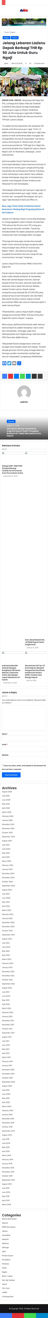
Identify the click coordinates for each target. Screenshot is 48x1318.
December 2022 (8, 971)
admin (6, 63)
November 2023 (8, 927)
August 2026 (7, 792)
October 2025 (7, 833)
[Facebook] (4, 376)
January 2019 (7, 1164)
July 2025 (5, 845)
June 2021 (6, 1045)
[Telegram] (28, 376)
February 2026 (7, 816)
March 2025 (6, 861)
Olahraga (5, 1247)
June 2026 (6, 800)
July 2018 (5, 1188)
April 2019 (6, 1151)
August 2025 (7, 841)
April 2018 (6, 1200)
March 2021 (6, 1057)
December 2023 (8, 922)
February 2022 (7, 1012)
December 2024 (8, 873)
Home (6, 32)
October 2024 (7, 882)
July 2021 (5, 1041)
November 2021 (8, 1025)
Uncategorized (7, 1296)
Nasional (5, 1239)
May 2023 (6, 951)
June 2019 (6, 1143)
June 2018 (6, 1192)
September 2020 (8, 1082)
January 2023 (7, 967)
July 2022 (5, 992)
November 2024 (8, 877)
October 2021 (7, 1029)
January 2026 (7, 820)
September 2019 (8, 1131)
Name (5, 734)
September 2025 (8, 837)
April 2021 (6, 1053)
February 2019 (7, 1159)
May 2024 (6, 902)
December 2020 (8, 1070)
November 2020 (8, 1074)
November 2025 (8, 828)
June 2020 (6, 1094)
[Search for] (45, 11)
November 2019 (8, 1123)
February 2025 (7, 865)
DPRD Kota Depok (8, 1227)
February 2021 (7, 1061)
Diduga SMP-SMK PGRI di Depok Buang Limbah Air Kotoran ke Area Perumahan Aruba (12, 469)
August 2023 (7, 939)
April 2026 (6, 808)
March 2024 (6, 910)
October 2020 (7, 1078)
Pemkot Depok (7, 1256)
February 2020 (7, 1110)
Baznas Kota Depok (9, 1219)
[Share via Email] (34, 376)
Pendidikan (6, 1260)
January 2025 (7, 869)
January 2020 (7, 1115)
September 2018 (8, 1180)
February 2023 (7, 963)
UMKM (4, 1292)
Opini (4, 1251)
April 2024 (6, 906)
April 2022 (6, 1004)
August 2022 (7, 988)
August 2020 (7, 1086)
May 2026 (6, 804)
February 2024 (7, 914)
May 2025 (6, 853)
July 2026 (5, 796)
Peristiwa (5, 1264)
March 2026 (6, 812)
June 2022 (6, 996)
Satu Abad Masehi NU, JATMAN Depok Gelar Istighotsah (35, 642)
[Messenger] (16, 376)
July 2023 (5, 943)
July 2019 (5, 1139)
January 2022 (7, 1016)
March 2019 (6, 1155)
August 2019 (7, 1135)
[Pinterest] (10, 376)
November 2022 (8, 976)
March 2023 (6, 959)
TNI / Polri (5, 1288)
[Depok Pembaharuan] (24, 10)
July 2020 (5, 1090)
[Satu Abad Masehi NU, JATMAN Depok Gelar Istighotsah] (35, 544)
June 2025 (6, 849)
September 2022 (8, 984)
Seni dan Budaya (8, 1280)
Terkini (14, 38)
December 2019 (8, 1119)
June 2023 (6, 947)
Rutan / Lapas (7, 1276)
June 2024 (6, 898)
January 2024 (7, 918)
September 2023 (8, 935)
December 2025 (8, 824)
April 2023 (6, 955)
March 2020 (6, 1106)
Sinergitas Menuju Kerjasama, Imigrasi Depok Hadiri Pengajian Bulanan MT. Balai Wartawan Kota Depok (24, 432)
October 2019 (7, 1127)
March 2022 (6, 1008)
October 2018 (7, 1176)
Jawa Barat (6, 1235)
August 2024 (7, 890)
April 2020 (6, 1102)
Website (5, 755)
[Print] (40, 376)
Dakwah (11, 421)
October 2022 (7, 980)
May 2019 (5, 1147)
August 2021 (7, 1037)
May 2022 (6, 1000)
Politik (4, 1268)
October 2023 (7, 931)
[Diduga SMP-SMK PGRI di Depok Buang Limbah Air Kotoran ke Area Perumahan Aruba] (12, 458)
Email (5, 744)
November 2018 (8, 1172)
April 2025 (6, 857)
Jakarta (5, 1231)
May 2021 (5, 1049)
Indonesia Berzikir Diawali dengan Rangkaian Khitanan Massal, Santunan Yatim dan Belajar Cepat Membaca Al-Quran (11, 672)
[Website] (24, 406)
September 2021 (8, 1033)
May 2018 (5, 1196)
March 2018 (6, 1204)
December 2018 (8, 1168)
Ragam (12, 32)
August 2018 (7, 1184)
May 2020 (6, 1098)
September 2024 (8, 886)
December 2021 (8, 1021)
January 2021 (7, 1065)
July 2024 (5, 894)
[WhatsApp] (22, 376)
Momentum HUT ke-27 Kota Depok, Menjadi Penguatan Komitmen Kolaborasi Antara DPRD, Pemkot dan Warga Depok (35, 671)
